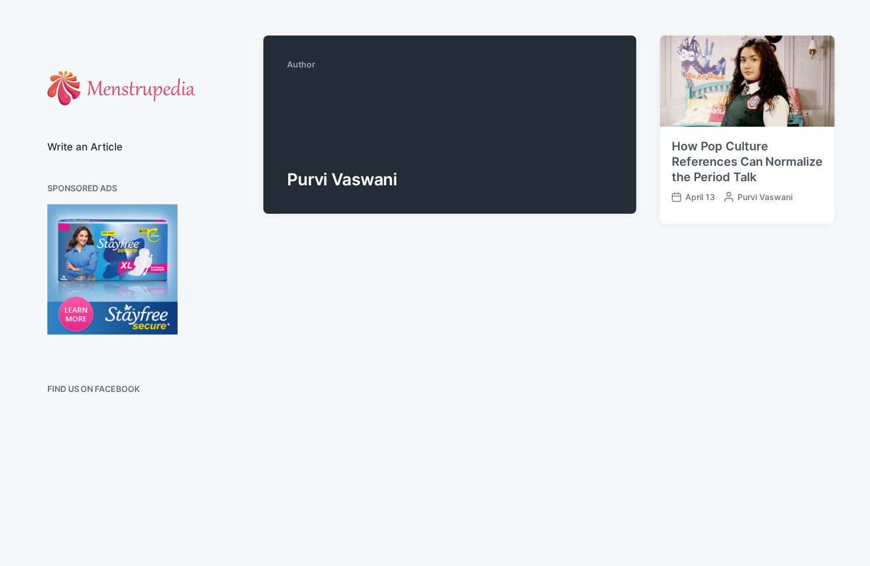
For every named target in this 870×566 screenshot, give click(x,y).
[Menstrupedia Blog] (121, 88)
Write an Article (85, 147)
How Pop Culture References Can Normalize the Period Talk (747, 161)
